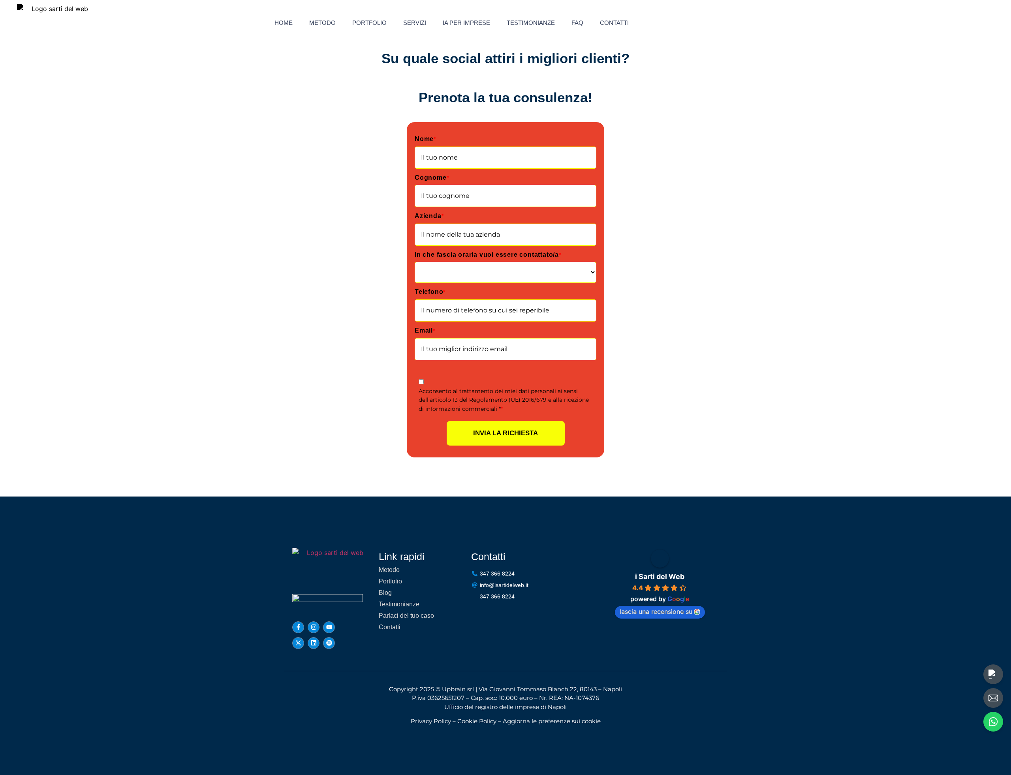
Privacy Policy (431, 721)
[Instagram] (313, 627)
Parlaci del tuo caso (406, 615)
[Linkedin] (313, 643)
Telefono (430, 291)
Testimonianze (531, 22)
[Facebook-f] (298, 627)
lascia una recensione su (656, 611)
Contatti (614, 22)
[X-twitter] (298, 643)
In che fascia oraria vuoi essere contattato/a (488, 254)
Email (425, 330)
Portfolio (369, 22)
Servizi (414, 22)
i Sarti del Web (659, 576)
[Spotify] (329, 643)
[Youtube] (329, 627)
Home (283, 22)
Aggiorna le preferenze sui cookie (552, 721)
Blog (385, 592)
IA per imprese (466, 22)
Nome (425, 138)
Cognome (432, 177)
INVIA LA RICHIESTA (505, 433)
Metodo (322, 22)
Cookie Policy (476, 721)
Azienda (429, 216)
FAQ (577, 22)
